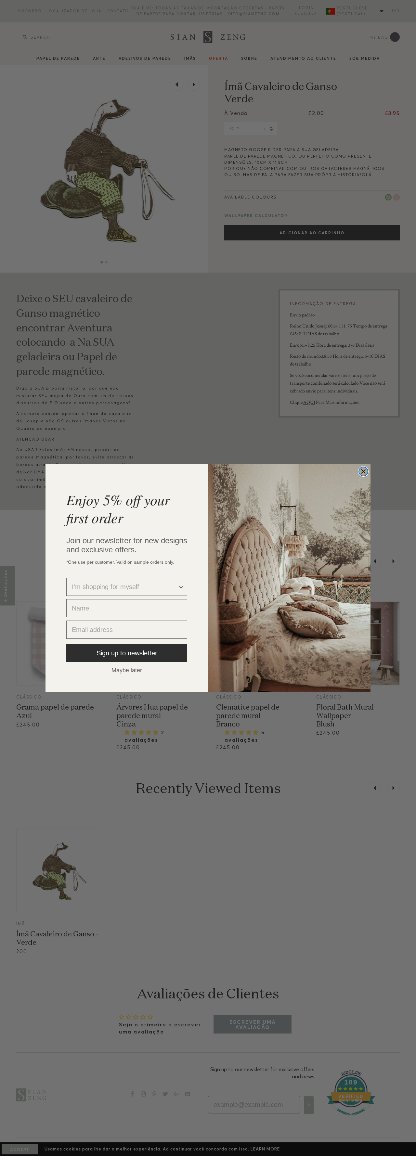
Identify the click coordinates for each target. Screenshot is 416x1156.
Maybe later (126, 670)
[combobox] (125, 587)
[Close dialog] (363, 471)
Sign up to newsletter (127, 653)
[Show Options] (181, 587)
